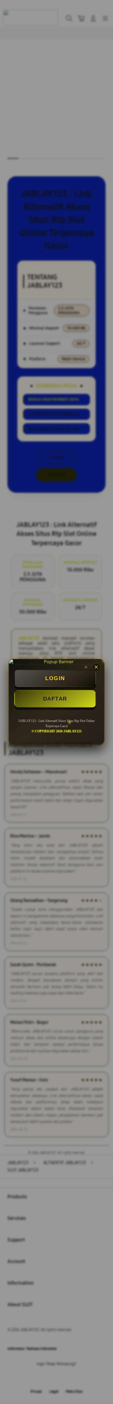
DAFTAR (55, 699)
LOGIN (55, 678)
